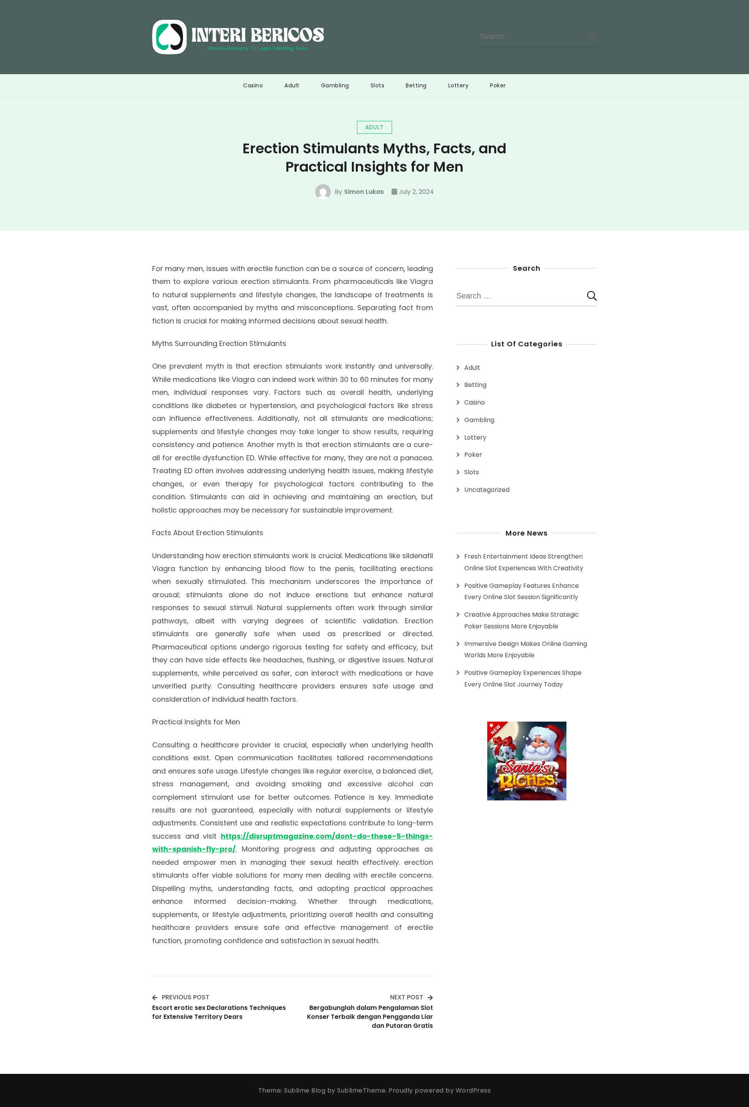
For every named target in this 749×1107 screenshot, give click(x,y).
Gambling (335, 85)
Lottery (458, 85)
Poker (498, 85)
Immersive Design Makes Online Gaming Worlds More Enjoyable (525, 649)
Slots (378, 85)
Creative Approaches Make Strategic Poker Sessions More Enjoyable (521, 620)
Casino (253, 85)
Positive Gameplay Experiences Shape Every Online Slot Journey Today (523, 678)
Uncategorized (486, 489)
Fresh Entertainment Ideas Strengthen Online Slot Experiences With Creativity (523, 562)
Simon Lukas (364, 191)
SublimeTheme (361, 1090)
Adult (292, 85)
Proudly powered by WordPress (440, 1090)
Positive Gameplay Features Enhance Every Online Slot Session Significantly (521, 591)
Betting (416, 85)
